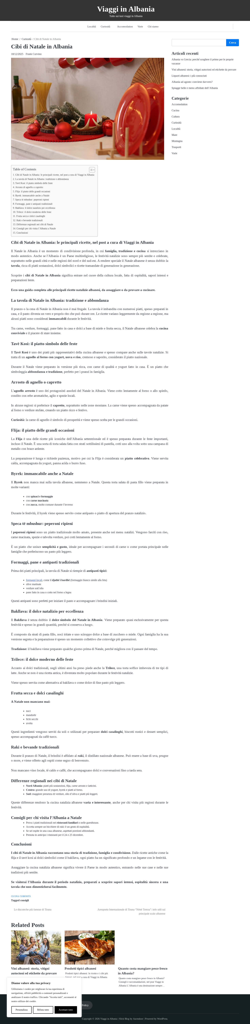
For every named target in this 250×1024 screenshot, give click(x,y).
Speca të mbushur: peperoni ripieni (32, 199)
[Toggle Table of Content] (90, 170)
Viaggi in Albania (126, 9)
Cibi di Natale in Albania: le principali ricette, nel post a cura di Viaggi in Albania (54, 174)
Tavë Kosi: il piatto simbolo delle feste (34, 183)
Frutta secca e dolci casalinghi (30, 216)
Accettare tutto (66, 1010)
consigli (24, 900)
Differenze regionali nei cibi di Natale (34, 224)
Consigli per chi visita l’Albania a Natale (36, 228)
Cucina (15, 896)
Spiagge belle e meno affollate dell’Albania (197, 88)
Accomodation (125, 26)
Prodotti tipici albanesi (33, 973)
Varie (140, 26)
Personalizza (22, 1010)
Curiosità (105, 26)
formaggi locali (34, 580)
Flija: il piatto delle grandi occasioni (32, 191)
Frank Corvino (33, 54)
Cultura (178, 116)
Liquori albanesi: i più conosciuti (191, 75)
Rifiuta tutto (43, 1010)
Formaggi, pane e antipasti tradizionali (33, 203)
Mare (177, 134)
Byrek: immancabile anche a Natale (32, 195)
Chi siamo (153, 26)
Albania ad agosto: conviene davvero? (194, 81)
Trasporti (179, 147)
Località (91, 26)
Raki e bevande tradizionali (29, 220)
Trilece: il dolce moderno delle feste (33, 212)
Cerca (232, 42)
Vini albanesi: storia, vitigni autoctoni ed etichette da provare (206, 69)
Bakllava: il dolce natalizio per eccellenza (35, 208)
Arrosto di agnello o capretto (29, 187)
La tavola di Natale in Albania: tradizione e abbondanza (42, 179)
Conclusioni (22, 232)
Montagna (179, 141)
